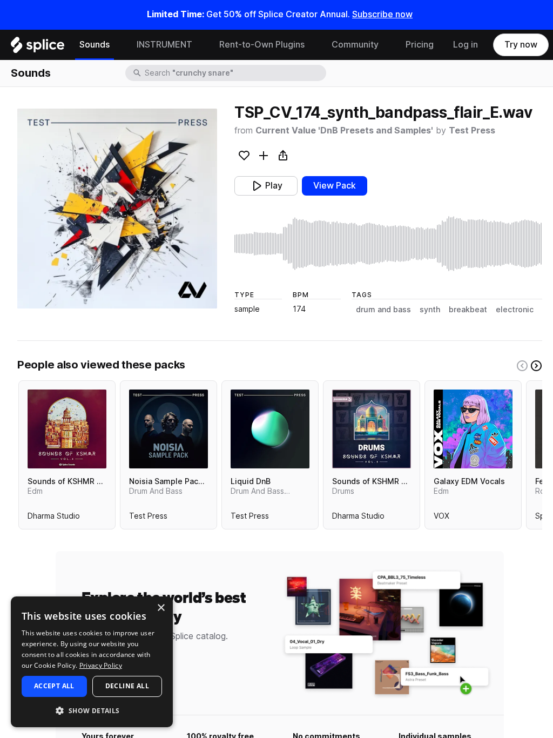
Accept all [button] (54, 685)
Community (355, 44)
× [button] (161, 608)
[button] (92, 710)
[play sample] (388, 243)
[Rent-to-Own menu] (312, 45)
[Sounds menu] (118, 45)
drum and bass (383, 309)
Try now (520, 44)
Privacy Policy (100, 665)
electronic (515, 309)
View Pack (334, 185)
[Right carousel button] (536, 366)
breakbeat (468, 309)
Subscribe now (382, 14)
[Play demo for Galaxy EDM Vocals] (473, 429)
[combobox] (234, 73)
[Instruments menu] (200, 45)
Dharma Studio (54, 518)
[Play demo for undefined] (117, 208)
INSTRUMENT (164, 44)
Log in (465, 44)
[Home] (37, 47)
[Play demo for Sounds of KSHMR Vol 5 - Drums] (371, 429)
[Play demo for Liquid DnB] (270, 429)
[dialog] (92, 661)
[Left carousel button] (522, 366)
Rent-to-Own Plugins (262, 44)
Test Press (472, 130)
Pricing (420, 44)
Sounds (94, 44)
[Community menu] (386, 45)
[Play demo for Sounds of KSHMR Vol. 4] (67, 429)
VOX (441, 518)
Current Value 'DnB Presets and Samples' (344, 130)
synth (430, 309)
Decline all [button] (127, 685)
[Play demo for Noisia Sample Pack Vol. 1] (168, 429)
